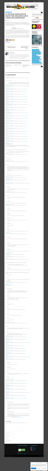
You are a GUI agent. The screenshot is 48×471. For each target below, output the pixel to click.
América (35, 49)
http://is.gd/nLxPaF (25, 123)
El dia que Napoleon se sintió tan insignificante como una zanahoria (15, 149)
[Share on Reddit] (29, 20)
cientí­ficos (33, 51)
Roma (32, 63)
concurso (39, 51)
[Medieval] (33, 447)
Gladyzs (6, 124)
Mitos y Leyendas (34, 60)
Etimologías (36, 54)
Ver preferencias (44, 468)
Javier (8, 277)
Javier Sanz (16, 65)
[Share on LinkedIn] (27, 20)
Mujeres (38, 60)
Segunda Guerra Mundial (37, 63)
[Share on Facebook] (23, 20)
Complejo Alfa (6, 394)
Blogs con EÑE (6, 76)
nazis (40, 60)
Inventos (36, 57)
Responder (12, 77)
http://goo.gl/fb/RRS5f (22, 136)
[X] (7, 40)
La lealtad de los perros (17, 64)
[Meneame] (14, 40)
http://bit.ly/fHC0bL (22, 128)
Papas (33, 61)
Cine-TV (36, 51)
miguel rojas (10, 80)
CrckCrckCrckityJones (7, 232)
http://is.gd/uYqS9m (22, 141)
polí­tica (35, 61)
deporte (33, 52)
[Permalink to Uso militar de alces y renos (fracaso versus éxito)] (9, 69)
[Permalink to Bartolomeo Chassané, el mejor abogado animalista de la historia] (26, 69)
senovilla (8, 242)
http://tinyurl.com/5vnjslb (23, 395)
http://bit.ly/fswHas (23, 112)
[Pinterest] (36, 1)
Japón (39, 57)
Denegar (39, 468)
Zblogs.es (6, 84)
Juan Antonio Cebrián (35, 58)
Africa (33, 49)
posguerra (37, 61)
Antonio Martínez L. (7, 255)
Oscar (8, 157)
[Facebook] (33, 1)
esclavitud (38, 53)
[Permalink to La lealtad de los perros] (17, 68)
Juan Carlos (6, 355)
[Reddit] (8, 40)
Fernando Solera (9, 288)
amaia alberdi (6, 379)
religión (40, 62)
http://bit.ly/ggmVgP (8, 183)
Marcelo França (7, 111)
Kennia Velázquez (7, 119)
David (8, 173)
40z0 (5, 181)
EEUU (40, 52)
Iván (5, 321)
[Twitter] (39, 1)
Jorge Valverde (7, 341)
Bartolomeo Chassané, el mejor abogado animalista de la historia (26, 65)
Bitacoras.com (6, 142)
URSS (41, 63)
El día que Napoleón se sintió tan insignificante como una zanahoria (15, 262)
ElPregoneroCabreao (7, 178)
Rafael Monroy (7, 384)
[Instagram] (34, 1)
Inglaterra (33, 57)
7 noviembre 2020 (19, 65)
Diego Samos (6, 100)
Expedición (39, 54)
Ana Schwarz (6, 349)
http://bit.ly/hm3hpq (22, 99)
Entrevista (35, 53)
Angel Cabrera (7, 90)
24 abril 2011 (10, 20)
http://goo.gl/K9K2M (7, 386)
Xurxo (8, 195)
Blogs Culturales (7, 95)
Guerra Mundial (34, 56)
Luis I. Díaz (6, 106)
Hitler (37, 56)
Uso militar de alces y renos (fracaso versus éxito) (8, 65)
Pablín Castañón (7, 127)
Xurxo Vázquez (7, 132)
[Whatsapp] (11, 40)
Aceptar (34, 468)
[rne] (33, 449)
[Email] (12, 40)
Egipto (33, 53)
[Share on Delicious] (28, 20)
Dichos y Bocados (37, 52)
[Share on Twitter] (24, 20)
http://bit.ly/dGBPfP (9, 86)
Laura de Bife (6, 335)
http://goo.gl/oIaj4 (23, 110)
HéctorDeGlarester (7, 137)
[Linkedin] (9, 40)
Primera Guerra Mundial (35, 62)
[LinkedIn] (35, 1)
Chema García (6, 114)
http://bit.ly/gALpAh (25, 107)
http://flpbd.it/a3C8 (22, 254)
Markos (8, 229)
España (33, 54)
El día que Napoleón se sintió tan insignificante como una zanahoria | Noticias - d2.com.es (17, 273)
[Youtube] (40, 1)
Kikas (8, 164)
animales (38, 49)
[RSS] (38, 1)
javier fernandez (7, 283)
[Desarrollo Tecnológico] (22, 453)
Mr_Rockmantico (7, 87)
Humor (40, 56)
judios (39, 58)
